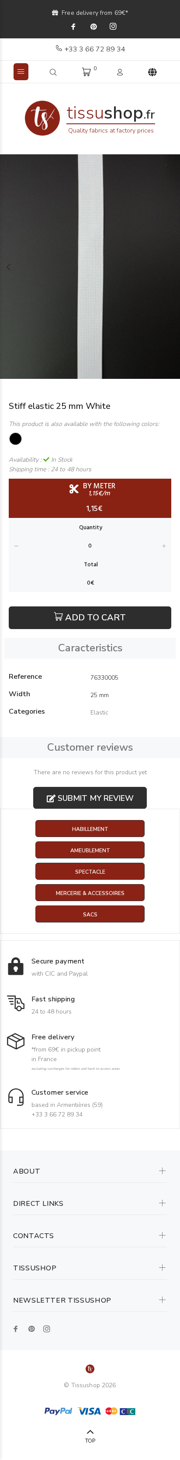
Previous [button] (8, 267)
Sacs (90, 914)
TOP (90, 1440)
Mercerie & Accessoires (90, 893)
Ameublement (90, 850)
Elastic (99, 712)
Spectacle (90, 871)
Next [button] (171, 267)
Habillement (90, 829)
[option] (90, 266)
